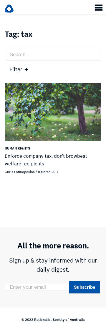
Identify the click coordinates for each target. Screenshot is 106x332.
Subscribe (84, 287)
